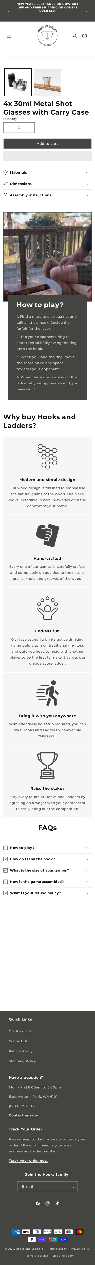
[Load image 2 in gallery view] (47, 82)
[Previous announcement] (8, 11)
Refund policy (57, 1248)
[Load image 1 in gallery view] (18, 82)
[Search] (75, 36)
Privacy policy (80, 1248)
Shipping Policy (22, 1061)
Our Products (20, 1031)
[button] (47, 156)
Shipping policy (63, 1255)
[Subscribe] (73, 1187)
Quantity (10, 119)
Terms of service (36, 1255)
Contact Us (18, 1041)
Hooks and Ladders (29, 1248)
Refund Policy (21, 1051)
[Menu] (9, 36)
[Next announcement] (87, 11)
